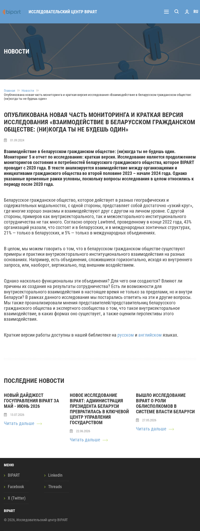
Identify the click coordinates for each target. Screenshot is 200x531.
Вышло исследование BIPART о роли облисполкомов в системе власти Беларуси (165, 403)
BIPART (14, 475)
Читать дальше (19, 423)
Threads (55, 486)
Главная (9, 91)
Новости (28, 91)
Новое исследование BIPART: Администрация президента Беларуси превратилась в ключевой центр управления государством (99, 408)
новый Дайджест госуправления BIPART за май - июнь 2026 (31, 400)
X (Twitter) (17, 498)
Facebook (16, 486)
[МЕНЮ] (167, 11)
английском (150, 335)
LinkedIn (55, 475)
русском (125, 335)
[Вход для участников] (187, 11)
